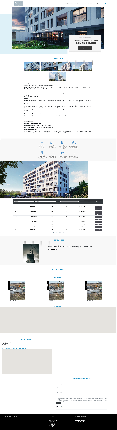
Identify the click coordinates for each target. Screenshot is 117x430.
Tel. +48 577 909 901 (6, 348)
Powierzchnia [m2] (62, 199)
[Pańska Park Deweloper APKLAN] (32, 66)
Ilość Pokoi (37, 199)
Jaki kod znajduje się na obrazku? (62, 408)
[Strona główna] (18, 4)
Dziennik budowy (77, 3)
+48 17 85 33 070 (15, 348)
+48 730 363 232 (22, 348)
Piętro (15, 199)
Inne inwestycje (91, 3)
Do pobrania (84, 3)
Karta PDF (98, 206)
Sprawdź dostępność (69, 3)
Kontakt (98, 3)
